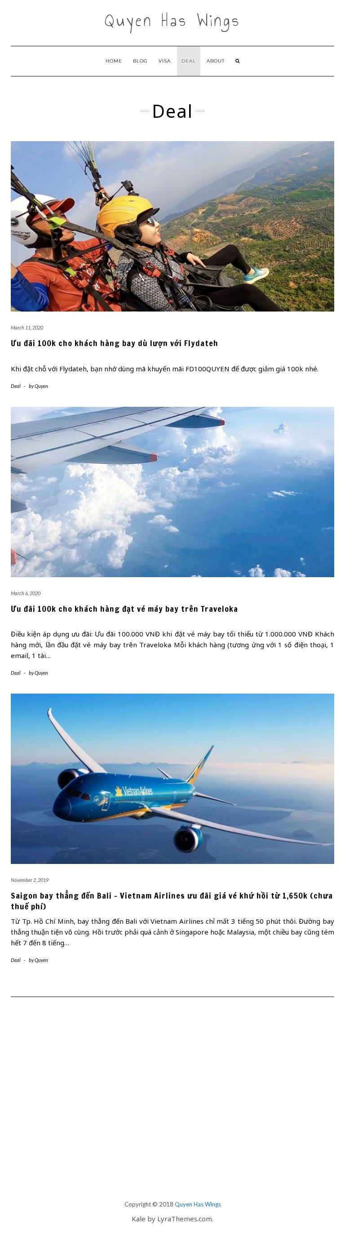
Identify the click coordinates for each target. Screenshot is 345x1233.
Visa (165, 61)
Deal (188, 61)
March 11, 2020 (27, 327)
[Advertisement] (172, 1111)
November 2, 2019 (30, 880)
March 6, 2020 (25, 593)
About (216, 61)
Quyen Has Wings (173, 20)
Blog (140, 61)
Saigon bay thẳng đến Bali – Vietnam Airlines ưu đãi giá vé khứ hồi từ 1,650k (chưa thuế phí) (172, 901)
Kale (139, 1218)
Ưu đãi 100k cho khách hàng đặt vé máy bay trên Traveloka (124, 608)
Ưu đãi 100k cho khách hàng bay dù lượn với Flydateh (114, 343)
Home (114, 61)
